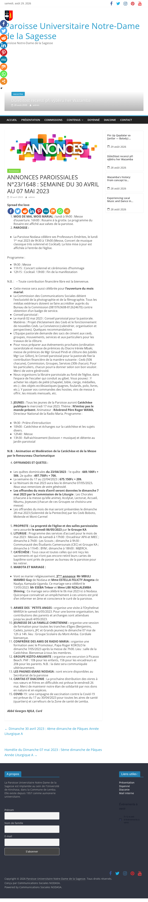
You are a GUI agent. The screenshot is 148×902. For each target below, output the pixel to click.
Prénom (9, 810)
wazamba (7, 93)
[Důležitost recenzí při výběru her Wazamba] (76, 50)
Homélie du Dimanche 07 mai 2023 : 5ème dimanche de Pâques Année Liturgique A (53, 752)
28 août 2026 (118, 167)
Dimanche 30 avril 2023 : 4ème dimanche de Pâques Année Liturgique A (52, 731)
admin (25, 105)
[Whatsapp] (60, 211)
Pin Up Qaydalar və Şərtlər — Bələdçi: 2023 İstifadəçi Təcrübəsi (118, 137)
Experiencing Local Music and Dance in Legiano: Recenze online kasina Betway (120, 200)
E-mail (8, 836)
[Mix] (53, 211)
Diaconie (110, 120)
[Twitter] (18, 211)
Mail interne (126, 793)
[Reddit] (25, 211)
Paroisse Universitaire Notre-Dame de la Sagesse (72, 30)
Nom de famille (14, 823)
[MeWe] (46, 211)
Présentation (30, 120)
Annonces (14, 170)
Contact (126, 120)
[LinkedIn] (32, 211)
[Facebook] (11, 211)
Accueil (12, 120)
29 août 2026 (118, 146)
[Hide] (1, 88)
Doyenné (94, 120)
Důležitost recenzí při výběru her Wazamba (40, 100)
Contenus (73, 120)
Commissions (53, 120)
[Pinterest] (39, 211)
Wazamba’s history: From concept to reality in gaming (119, 179)
